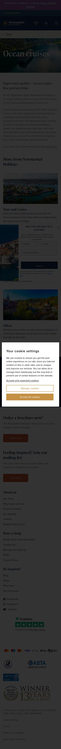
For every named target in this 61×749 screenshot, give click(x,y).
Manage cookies (30, 388)
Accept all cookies (30, 397)
